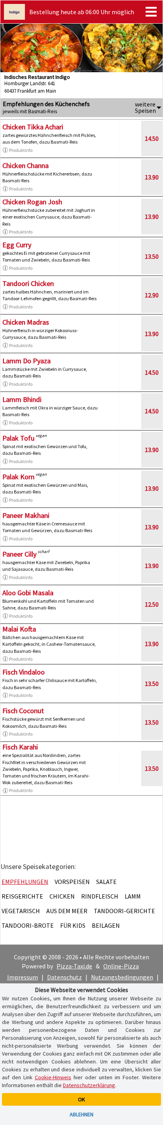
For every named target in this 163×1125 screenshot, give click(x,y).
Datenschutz (64, 977)
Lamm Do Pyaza (26, 360)
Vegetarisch (21, 911)
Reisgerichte (22, 896)
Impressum (22, 977)
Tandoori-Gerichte (124, 911)
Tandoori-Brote (28, 925)
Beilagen (106, 925)
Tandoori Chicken (28, 283)
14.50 (152, 138)
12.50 (152, 604)
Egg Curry (16, 244)
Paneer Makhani (25, 515)
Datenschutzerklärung (89, 1085)
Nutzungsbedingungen (122, 977)
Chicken (62, 896)
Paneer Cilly (19, 554)
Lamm (133, 896)
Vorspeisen (72, 882)
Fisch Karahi (20, 746)
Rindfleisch (99, 896)
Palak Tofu (18, 438)
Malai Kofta (19, 629)
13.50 (152, 256)
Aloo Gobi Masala (27, 592)
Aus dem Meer (66, 911)
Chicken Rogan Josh (32, 201)
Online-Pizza (121, 966)
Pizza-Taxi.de (74, 966)
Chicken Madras (25, 322)
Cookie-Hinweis (53, 1077)
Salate (106, 882)
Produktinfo (20, 150)
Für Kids (72, 925)
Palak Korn (18, 476)
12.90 (152, 295)
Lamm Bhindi (22, 399)
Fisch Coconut (23, 710)
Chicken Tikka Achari (32, 126)
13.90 (152, 177)
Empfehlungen (25, 882)
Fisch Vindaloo (23, 671)
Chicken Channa (25, 165)
